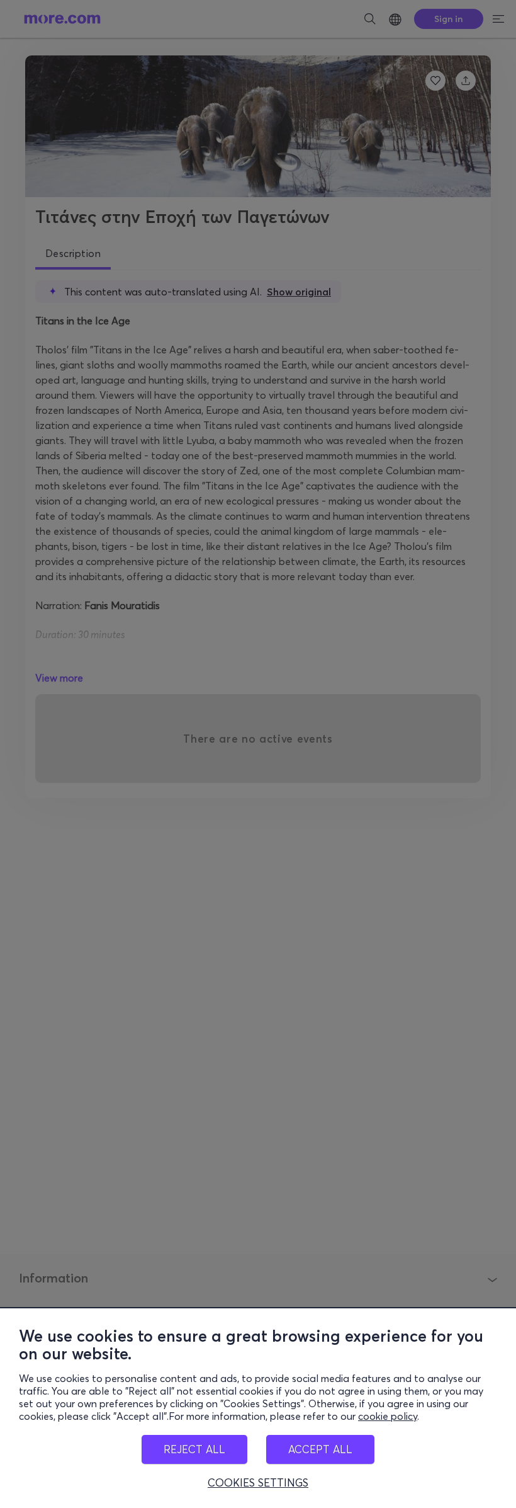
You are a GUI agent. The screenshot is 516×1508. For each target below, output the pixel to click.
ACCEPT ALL (320, 1449)
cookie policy (387, 1416)
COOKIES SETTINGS (258, 1483)
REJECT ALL (194, 1449)
